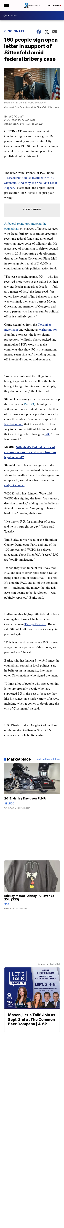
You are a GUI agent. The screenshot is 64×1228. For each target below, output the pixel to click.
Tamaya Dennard (35, 624)
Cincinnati (14, 31)
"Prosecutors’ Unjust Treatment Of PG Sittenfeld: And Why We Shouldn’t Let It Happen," (30, 182)
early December (14, 485)
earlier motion (48, 329)
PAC (47, 434)
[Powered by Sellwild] (54, 964)
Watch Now (53, 5)
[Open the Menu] (6, 5)
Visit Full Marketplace (48, 759)
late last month (13, 424)
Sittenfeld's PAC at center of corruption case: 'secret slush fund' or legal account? (30, 452)
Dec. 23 (29, 404)
